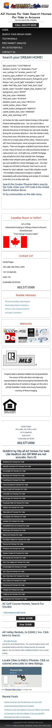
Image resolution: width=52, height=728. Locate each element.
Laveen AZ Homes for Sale (13, 521)
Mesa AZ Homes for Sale (12, 535)
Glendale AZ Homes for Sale (14, 512)
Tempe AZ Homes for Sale (13, 590)
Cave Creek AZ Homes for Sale (15, 489)
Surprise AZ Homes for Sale (14, 585)
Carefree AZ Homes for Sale (14, 480)
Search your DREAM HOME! (16, 34)
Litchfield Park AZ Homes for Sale (16, 526)
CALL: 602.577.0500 (25, 25)
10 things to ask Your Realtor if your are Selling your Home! (27, 710)
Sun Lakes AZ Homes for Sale (14, 581)
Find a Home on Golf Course (14, 612)
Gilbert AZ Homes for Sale (13, 507)
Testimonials (9, 38)
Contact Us (8, 52)
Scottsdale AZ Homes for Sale (15, 567)
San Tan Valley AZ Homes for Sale (16, 562)
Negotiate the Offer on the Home (17, 717)
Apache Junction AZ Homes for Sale (17, 466)
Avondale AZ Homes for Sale (14, 471)
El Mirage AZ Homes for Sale (14, 498)
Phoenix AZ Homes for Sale (13, 549)
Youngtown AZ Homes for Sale (15, 599)
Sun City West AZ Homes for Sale (16, 576)
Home (5, 30)
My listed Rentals (12, 47)
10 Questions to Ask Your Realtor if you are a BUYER (24, 713)
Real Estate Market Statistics (17, 305)
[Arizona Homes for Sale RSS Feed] (3, 723)
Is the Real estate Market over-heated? (19, 706)
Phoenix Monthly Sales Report (17, 301)
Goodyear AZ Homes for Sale (14, 517)
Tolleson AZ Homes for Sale (14, 594)
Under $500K (26, 618)
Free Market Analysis (14, 43)
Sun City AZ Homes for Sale (13, 571)
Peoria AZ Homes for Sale (13, 544)
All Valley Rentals (10, 641)
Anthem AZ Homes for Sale (13, 462)
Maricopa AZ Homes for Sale (14, 530)
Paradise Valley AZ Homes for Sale (16, 539)
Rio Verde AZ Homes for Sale (14, 558)
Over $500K (25, 624)
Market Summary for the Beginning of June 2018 (23, 702)
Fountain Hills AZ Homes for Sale (16, 503)
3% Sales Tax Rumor (13, 313)
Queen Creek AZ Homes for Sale (15, 553)
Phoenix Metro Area (13, 689)
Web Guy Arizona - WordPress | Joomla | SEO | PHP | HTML (32, 725)
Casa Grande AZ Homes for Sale (15, 485)
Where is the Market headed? (17, 309)
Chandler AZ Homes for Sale (14, 494)
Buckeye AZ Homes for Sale (14, 475)
